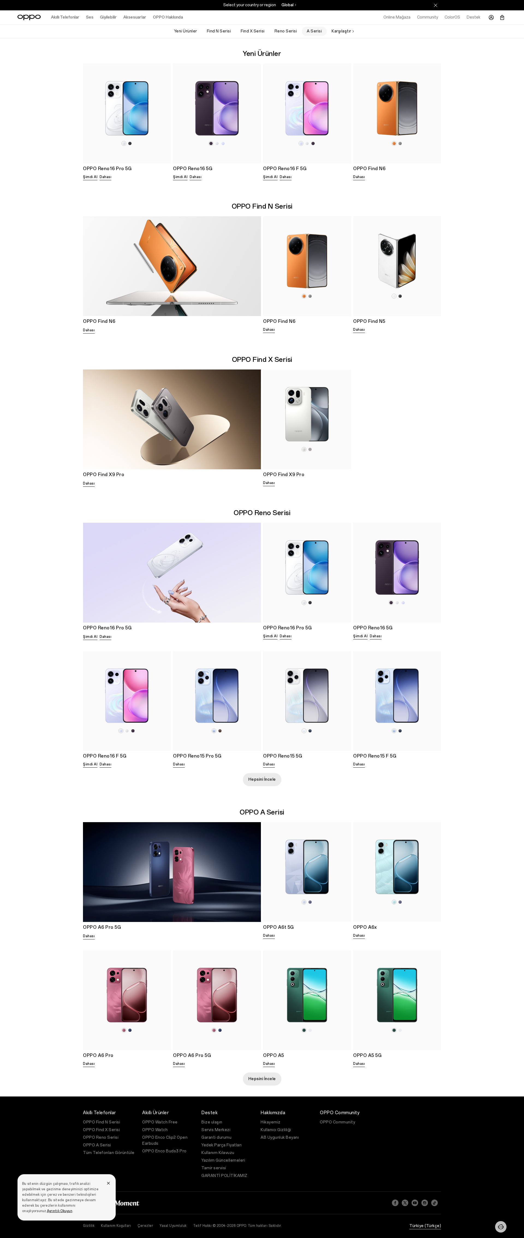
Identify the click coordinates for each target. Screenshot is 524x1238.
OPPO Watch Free (160, 1122)
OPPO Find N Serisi (101, 1122)
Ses (89, 17)
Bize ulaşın (211, 1122)
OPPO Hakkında (168, 17)
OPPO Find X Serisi (101, 1130)
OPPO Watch (155, 1130)
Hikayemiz (271, 1122)
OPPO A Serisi (97, 1145)
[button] (501, 1227)
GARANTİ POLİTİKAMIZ (224, 1175)
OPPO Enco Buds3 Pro (164, 1151)
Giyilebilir (108, 17)
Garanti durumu (216, 1137)
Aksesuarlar (134, 17)
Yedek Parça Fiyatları (221, 1145)
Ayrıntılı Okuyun (59, 1211)
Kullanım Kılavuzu (217, 1152)
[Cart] (502, 17)
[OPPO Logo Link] (29, 17)
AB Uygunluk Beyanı (280, 1137)
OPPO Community (337, 1122)
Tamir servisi (213, 1168)
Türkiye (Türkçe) (425, 1226)
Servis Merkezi (215, 1130)
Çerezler (145, 1226)
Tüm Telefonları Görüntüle (109, 1152)
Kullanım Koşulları (116, 1226)
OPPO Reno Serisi (100, 1137)
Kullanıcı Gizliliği (276, 1130)
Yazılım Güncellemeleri (223, 1160)
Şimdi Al (90, 177)
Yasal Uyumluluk (173, 1226)
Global (287, 5)
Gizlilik (88, 1226)
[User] (491, 17)
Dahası (105, 177)
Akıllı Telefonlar (65, 17)
